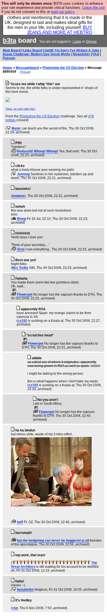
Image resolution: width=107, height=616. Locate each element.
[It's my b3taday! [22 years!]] (14, 563)
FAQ (95, 54)
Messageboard (27, 68)
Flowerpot (24, 294)
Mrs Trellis (20, 268)
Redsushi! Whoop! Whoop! (37, 151)
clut (15, 608)
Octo (20, 249)
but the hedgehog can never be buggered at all (53, 540)
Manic (16, 128)
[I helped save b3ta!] (9, 128)
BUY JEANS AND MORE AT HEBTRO (59, 30)
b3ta (9, 40)
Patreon (9, 58)
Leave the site (93, 8)
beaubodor (25, 589)
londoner (19, 196)
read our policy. (63, 12)
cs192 (22, 321)
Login (77, 42)
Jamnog (23, 174)
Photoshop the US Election (63, 68)
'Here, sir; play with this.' (20, 108)
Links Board (32, 50)
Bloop (21, 219)
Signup (91, 42)
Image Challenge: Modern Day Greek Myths (37, 54)
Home (7, 68)
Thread (25, 71)
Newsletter (81, 54)
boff (20, 522)
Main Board (12, 50)
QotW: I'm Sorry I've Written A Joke (71, 50)
